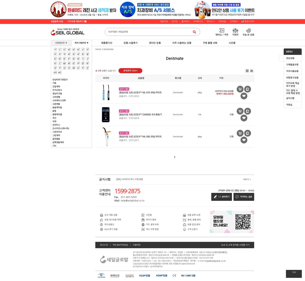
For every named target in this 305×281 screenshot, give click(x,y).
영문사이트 (249, 21)
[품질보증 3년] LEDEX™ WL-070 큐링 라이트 (140, 92)
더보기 (247, 179)
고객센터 (233, 21)
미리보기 (240, 89)
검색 (194, 32)
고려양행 (56, 97)
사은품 (232, 43)
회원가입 (164, 21)
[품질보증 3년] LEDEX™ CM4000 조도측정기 (140, 114)
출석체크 (185, 21)
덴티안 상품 (155, 43)
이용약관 (136, 245)
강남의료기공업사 (60, 80)
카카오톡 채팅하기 (76, 21)
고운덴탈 (56, 104)
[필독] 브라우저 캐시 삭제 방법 (129, 179)
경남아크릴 (57, 94)
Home (98, 49)
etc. (60, 73)
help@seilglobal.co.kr (215, 261)
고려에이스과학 (59, 101)
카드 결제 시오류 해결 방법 (293, 91)
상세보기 (247, 89)
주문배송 (222, 21)
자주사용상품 (292, 71)
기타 (54, 146)
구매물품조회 (292, 65)
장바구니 (210, 21)
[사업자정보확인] (219, 252)
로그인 (175, 21)
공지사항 (290, 98)
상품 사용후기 (131, 43)
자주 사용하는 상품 (181, 43)
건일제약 (56, 87)
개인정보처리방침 (120, 245)
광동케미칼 (57, 108)
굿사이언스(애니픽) (60, 128)
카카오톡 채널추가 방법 (292, 84)
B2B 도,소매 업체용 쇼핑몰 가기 (235, 245)
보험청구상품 (292, 78)
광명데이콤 (57, 114)
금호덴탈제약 (58, 142)
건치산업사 (57, 90)
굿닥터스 (56, 125)
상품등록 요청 (57, 21)
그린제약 (56, 135)
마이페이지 (198, 21)
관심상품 (290, 58)
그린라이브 (57, 132)
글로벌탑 (56, 139)
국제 (54, 121)
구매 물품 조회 (210, 43)
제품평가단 (106, 43)
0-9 (55, 73)
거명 (54, 83)
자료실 (289, 105)
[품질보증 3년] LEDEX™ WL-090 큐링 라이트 (140, 137)
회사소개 (104, 245)
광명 (54, 111)
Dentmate (108, 49)
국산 (54, 118)
